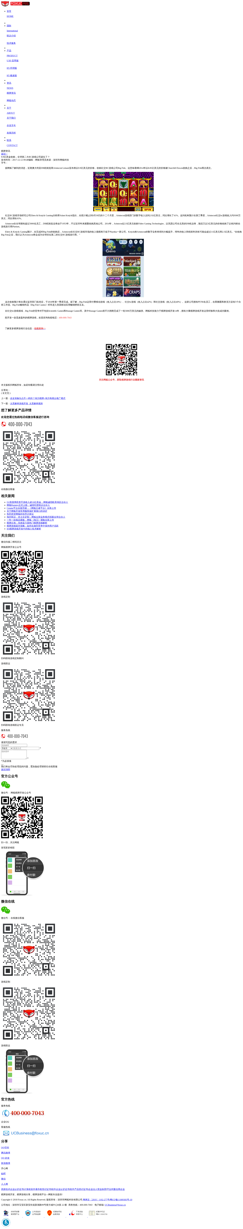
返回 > (4, 154)
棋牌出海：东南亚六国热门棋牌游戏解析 (27, 523)
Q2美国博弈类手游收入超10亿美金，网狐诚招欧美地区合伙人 (37, 502)
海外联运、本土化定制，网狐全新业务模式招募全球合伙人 (36, 517)
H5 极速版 (12, 75)
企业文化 (11, 125)
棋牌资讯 (11, 93)
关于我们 (11, 118)
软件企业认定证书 (60, 1189)
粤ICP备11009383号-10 (121, 1199)
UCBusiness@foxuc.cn (115, 1205)
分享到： (5, 390)
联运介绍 (11, 35)
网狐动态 (11, 100)
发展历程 (11, 133)
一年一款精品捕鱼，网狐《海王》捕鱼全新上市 (30, 520)
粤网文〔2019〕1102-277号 (96, 1199)
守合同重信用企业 (116, 1189)
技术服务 (11, 43)
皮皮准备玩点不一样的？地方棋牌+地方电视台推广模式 (37, 398)
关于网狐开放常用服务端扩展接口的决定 (27, 511)
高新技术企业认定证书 (12, 1189)
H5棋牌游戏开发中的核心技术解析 (24, 529)
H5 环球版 (12, 68)
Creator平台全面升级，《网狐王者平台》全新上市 (31, 508)
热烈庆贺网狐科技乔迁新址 (20, 514)
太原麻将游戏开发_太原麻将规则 (26, 403)
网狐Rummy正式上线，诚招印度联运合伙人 (28, 505)
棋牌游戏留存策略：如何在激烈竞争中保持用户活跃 (32, 526)
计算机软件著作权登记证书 (37, 1189)
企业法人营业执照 (97, 1189)
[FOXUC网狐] (15, 6)
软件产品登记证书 (79, 1189)
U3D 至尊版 (13, 60)
